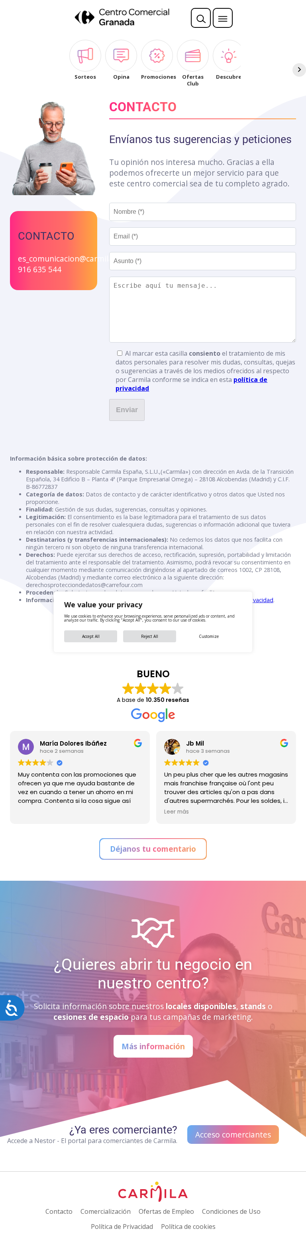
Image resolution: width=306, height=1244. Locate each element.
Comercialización (105, 1211)
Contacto (59, 1211)
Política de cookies (188, 1226)
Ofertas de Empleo (166, 1211)
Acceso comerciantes (233, 1134)
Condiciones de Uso (231, 1211)
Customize (209, 636)
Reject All (149, 636)
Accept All (91, 636)
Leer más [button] (176, 812)
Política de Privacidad (122, 1226)
